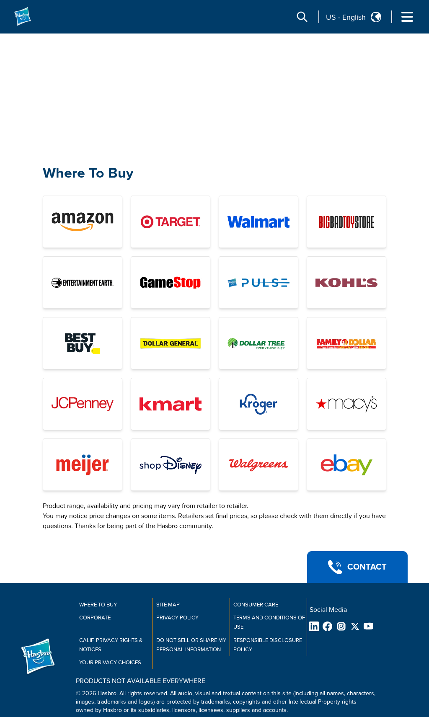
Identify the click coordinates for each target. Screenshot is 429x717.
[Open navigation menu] (407, 16)
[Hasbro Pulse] (258, 282)
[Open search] (302, 16)
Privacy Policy (177, 617)
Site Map (168, 604)
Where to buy (98, 604)
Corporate (95, 617)
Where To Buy (88, 173)
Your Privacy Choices (110, 662)
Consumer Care (255, 604)
